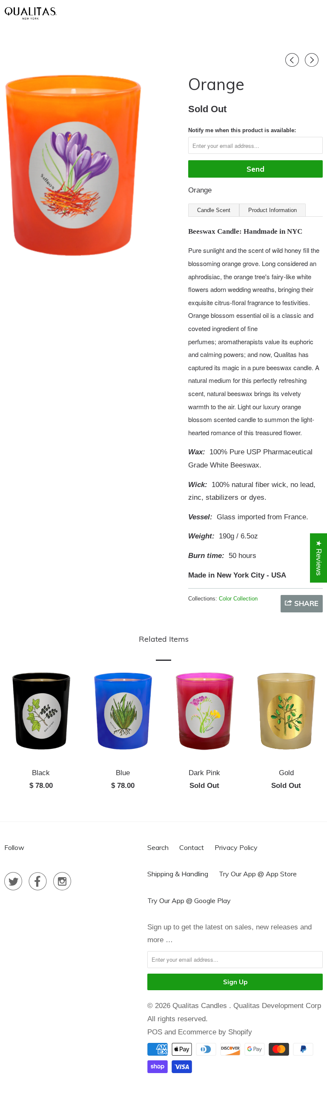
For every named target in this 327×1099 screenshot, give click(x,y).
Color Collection (238, 598)
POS (154, 1032)
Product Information (272, 210)
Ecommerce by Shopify (215, 1032)
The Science (153, 31)
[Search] (288, 12)
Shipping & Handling (177, 874)
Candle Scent (213, 210)
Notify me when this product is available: (242, 130)
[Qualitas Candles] (30, 12)
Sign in (263, 12)
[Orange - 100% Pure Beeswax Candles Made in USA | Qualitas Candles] (72, 172)
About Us (145, 12)
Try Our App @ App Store (258, 874)
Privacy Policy (236, 847)
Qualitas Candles (200, 1006)
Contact (191, 847)
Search (158, 847)
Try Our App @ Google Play (189, 900)
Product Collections (222, 31)
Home (107, 12)
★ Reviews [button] (319, 558)
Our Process (194, 12)
